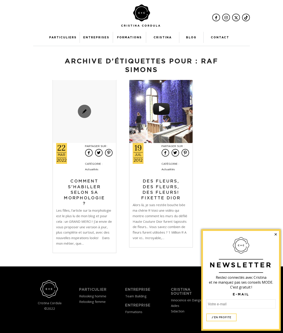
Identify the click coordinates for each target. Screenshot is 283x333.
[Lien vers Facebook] (216, 17)
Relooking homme (92, 296)
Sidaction (177, 311)
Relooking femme (92, 301)
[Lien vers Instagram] (226, 17)
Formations (133, 312)
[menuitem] (63, 37)
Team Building (136, 296)
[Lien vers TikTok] (246, 17)
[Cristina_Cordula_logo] (141, 17)
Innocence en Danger (187, 300)
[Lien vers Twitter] (236, 17)
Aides (175, 305)
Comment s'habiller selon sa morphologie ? (84, 192)
